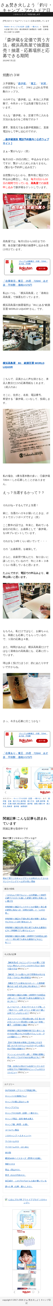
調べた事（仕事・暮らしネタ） (19, 1186)
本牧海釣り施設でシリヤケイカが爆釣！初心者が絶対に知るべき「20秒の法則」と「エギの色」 (26, 910)
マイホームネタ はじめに (17, 1147)
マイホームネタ (12, 1141)
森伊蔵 (22, 83)
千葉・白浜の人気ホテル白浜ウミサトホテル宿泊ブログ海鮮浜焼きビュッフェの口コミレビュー (26, 1069)
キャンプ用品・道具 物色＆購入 (19, 1119)
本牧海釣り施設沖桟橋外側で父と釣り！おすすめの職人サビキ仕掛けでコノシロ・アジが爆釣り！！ (26, 1033)
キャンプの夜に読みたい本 (17, 1102)
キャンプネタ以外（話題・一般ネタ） (27, 798)
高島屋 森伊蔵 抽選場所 (17, 806)
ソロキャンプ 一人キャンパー (18, 1135)
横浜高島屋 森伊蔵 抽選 (27, 804)
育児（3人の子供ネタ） (15, 1175)
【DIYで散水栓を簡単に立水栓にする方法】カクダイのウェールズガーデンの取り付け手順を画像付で (26, 1045)
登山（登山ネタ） (13, 1169)
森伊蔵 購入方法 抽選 (30, 801)
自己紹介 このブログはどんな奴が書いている (26, 1181)
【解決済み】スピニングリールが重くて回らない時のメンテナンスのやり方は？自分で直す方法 (26, 965)
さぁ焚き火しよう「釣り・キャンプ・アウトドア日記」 (26, 10)
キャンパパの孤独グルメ (16, 1096)
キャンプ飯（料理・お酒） (17, 1124)
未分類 (8, 1152)
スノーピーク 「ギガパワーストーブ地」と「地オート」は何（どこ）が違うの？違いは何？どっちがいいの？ (26, 1010)
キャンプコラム (12, 1107)
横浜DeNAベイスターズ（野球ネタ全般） (23, 1158)
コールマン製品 (12, 1130)
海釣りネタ (10, 1164)
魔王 (33, 83)
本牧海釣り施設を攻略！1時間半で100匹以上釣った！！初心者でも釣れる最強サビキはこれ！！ (26, 939)
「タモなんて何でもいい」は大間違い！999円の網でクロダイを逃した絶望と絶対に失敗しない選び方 (26, 898)
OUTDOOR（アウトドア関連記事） (21, 1090)
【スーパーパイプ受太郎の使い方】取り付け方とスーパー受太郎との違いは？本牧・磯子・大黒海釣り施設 (26, 1022)
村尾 (43, 83)
